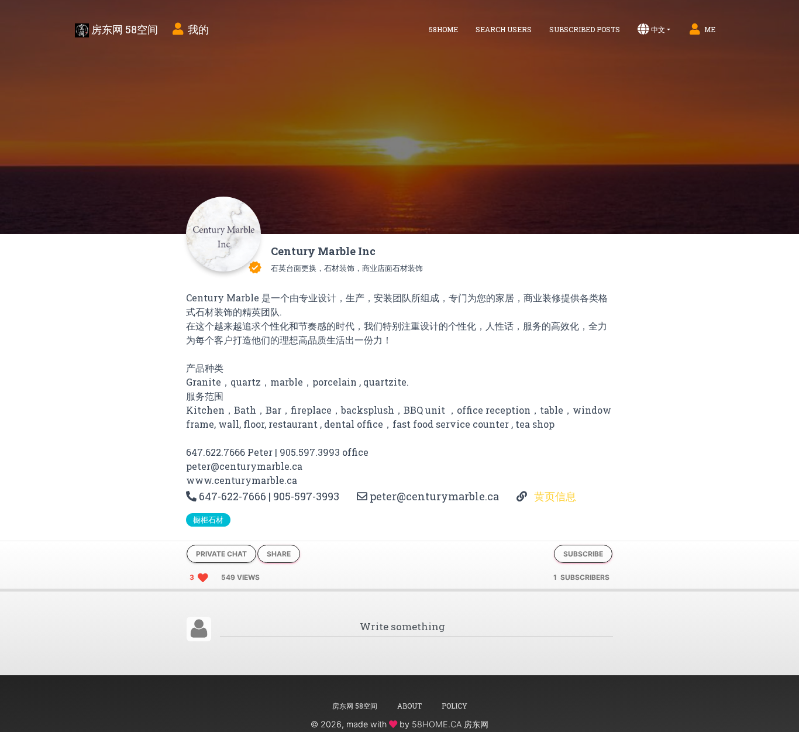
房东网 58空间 (123, 29)
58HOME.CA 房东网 (450, 724)
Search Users (504, 29)
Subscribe (583, 553)
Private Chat (221, 553)
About (409, 705)
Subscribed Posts (584, 29)
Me (709, 29)
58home (443, 29)
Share (279, 553)
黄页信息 (554, 496)
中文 (658, 29)
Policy (454, 705)
